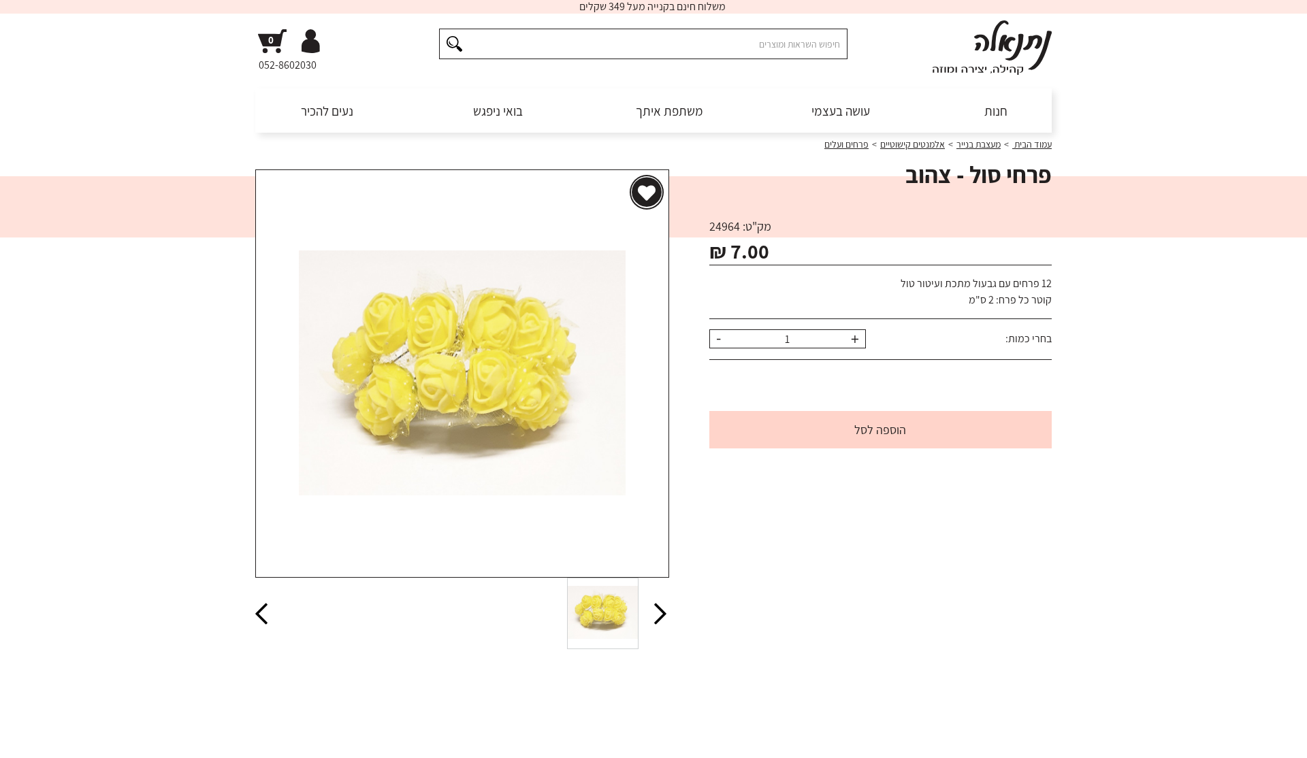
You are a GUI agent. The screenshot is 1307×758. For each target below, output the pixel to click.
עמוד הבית (1032, 144)
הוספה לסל (880, 430)
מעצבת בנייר (978, 144)
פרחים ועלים (846, 144)
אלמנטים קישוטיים (912, 144)
